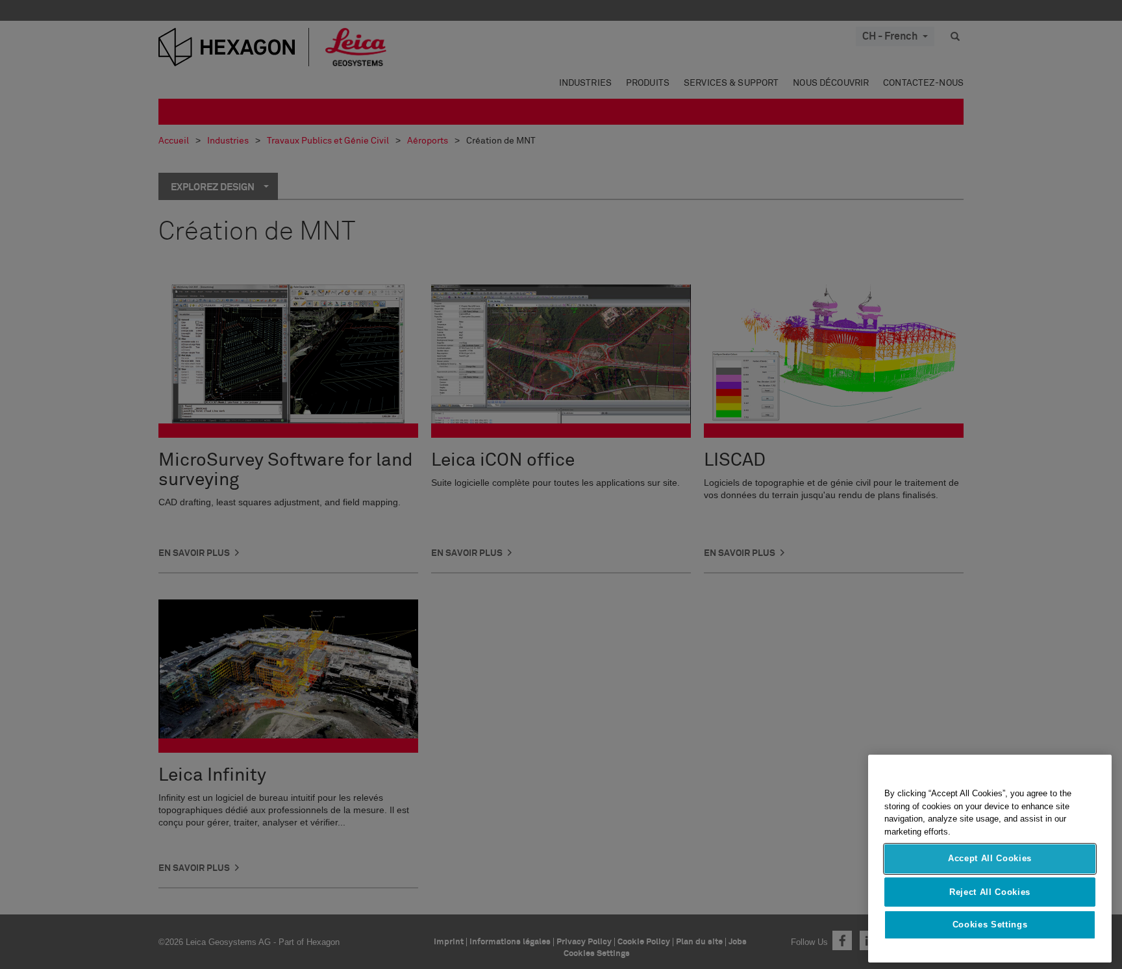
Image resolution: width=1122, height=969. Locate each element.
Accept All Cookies (990, 859)
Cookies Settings (990, 924)
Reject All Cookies (989, 891)
